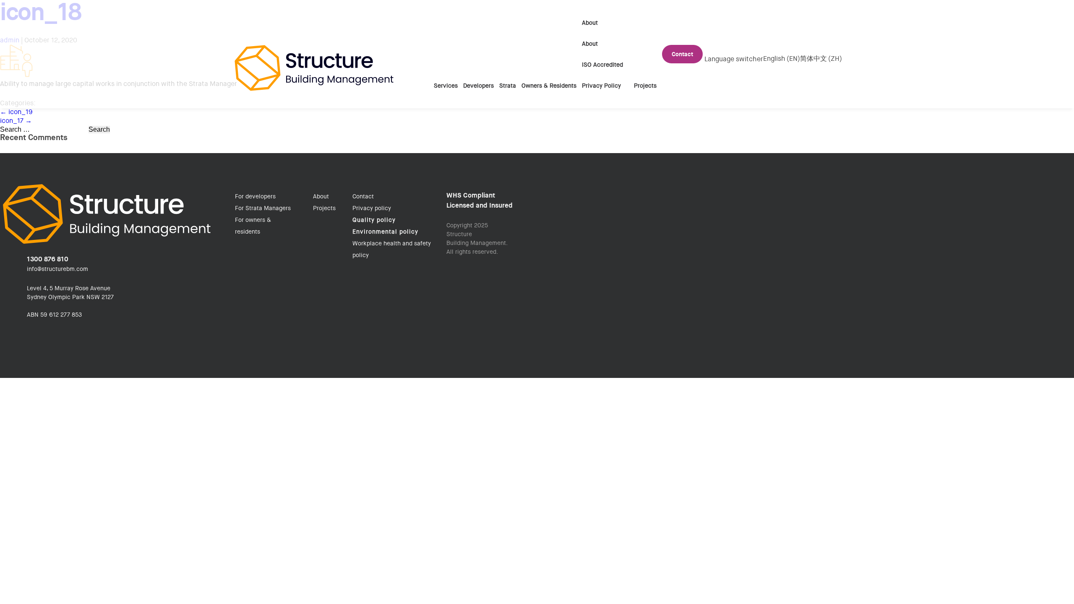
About (590, 22)
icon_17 (16, 120)
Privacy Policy (601, 85)
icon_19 (16, 111)
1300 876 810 (47, 259)
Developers (478, 85)
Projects (645, 85)
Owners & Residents (548, 85)
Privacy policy (371, 208)
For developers (255, 196)
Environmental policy (385, 231)
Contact (682, 54)
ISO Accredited (602, 64)
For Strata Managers (263, 208)
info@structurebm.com (57, 269)
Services (446, 85)
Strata (507, 85)
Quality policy (374, 220)
